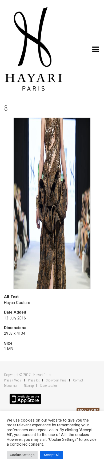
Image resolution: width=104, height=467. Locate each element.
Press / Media (13, 380)
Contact (78, 380)
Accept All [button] (51, 455)
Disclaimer (10, 386)
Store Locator (48, 386)
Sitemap (29, 386)
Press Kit (34, 380)
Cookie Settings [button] (22, 455)
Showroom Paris (56, 380)
